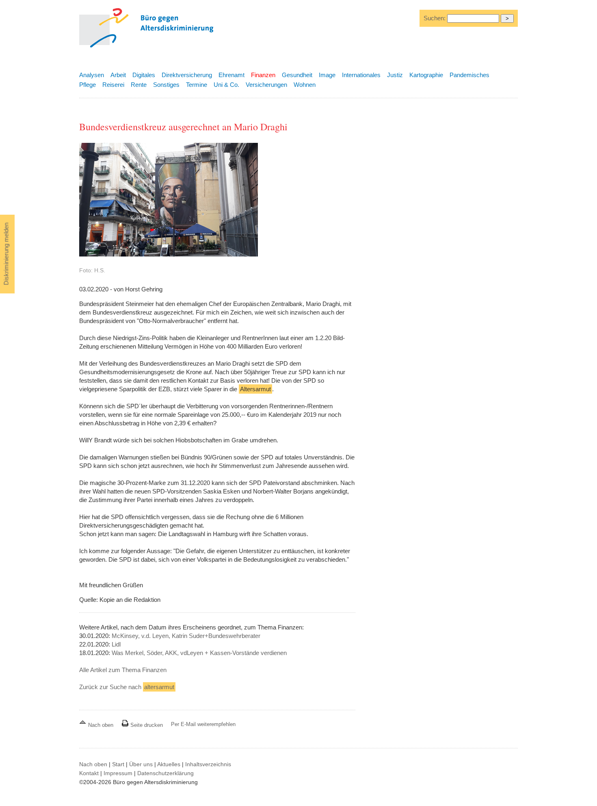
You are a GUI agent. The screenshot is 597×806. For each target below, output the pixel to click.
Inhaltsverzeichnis (208, 764)
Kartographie (426, 74)
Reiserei (113, 84)
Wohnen (305, 84)
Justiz (395, 74)
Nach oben (101, 725)
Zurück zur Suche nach (126, 686)
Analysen (91, 74)
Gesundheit (297, 74)
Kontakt (89, 773)
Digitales (143, 74)
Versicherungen (266, 84)
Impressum (118, 773)
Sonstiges (166, 84)
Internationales (361, 74)
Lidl (116, 644)
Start (118, 764)
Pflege (87, 84)
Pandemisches (469, 74)
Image (327, 74)
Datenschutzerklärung (165, 773)
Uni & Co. (226, 84)
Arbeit (118, 74)
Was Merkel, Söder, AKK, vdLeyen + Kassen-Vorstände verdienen (199, 652)
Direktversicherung (187, 74)
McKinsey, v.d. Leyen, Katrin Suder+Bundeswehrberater (186, 635)
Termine (196, 84)
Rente (139, 84)
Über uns (141, 764)
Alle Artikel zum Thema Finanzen (123, 669)
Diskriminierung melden (6, 254)
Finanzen (263, 74)
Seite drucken (146, 725)
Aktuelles (168, 764)
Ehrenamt (231, 74)
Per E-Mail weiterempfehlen (203, 724)
